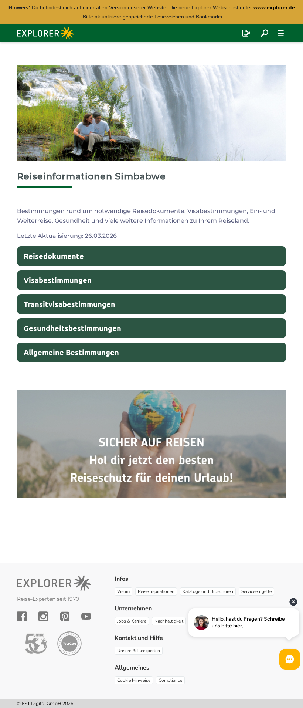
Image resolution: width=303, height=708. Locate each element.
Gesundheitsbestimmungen (72, 328)
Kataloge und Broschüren (208, 591)
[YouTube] (86, 616)
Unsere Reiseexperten (138, 651)
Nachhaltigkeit (168, 621)
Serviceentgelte (256, 591)
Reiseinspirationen (156, 591)
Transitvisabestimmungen (69, 304)
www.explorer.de (274, 7)
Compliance (170, 680)
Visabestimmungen (58, 280)
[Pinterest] (64, 616)
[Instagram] (43, 616)
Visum (123, 591)
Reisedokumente (54, 256)
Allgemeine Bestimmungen (71, 352)
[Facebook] (22, 616)
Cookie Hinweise (133, 680)
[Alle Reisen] (264, 33)
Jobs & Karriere (131, 621)
